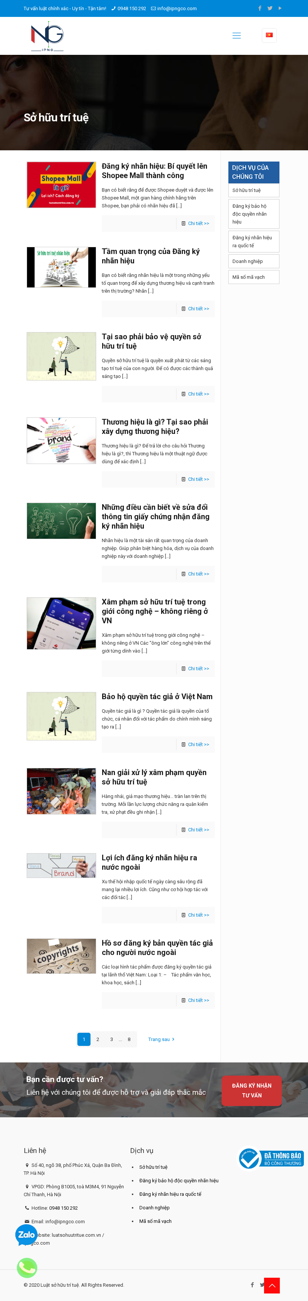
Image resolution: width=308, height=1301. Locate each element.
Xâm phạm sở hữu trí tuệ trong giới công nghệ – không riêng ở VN (155, 611)
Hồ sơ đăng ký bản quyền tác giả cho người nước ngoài (157, 947)
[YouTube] (280, 8)
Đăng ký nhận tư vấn (252, 1091)
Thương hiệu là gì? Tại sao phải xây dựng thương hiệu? (155, 426)
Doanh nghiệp (248, 261)
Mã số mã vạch (249, 277)
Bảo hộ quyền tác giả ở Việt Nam (157, 696)
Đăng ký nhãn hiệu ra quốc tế (252, 241)
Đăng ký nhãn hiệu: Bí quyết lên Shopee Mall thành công (154, 171)
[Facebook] (260, 8)
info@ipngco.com (177, 8)
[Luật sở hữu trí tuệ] (47, 35)
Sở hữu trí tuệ (247, 190)
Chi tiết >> (198, 223)
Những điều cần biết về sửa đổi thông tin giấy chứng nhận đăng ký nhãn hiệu (156, 516)
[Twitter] (270, 8)
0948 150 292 (132, 8)
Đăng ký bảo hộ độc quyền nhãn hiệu (250, 214)
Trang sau (159, 1039)
